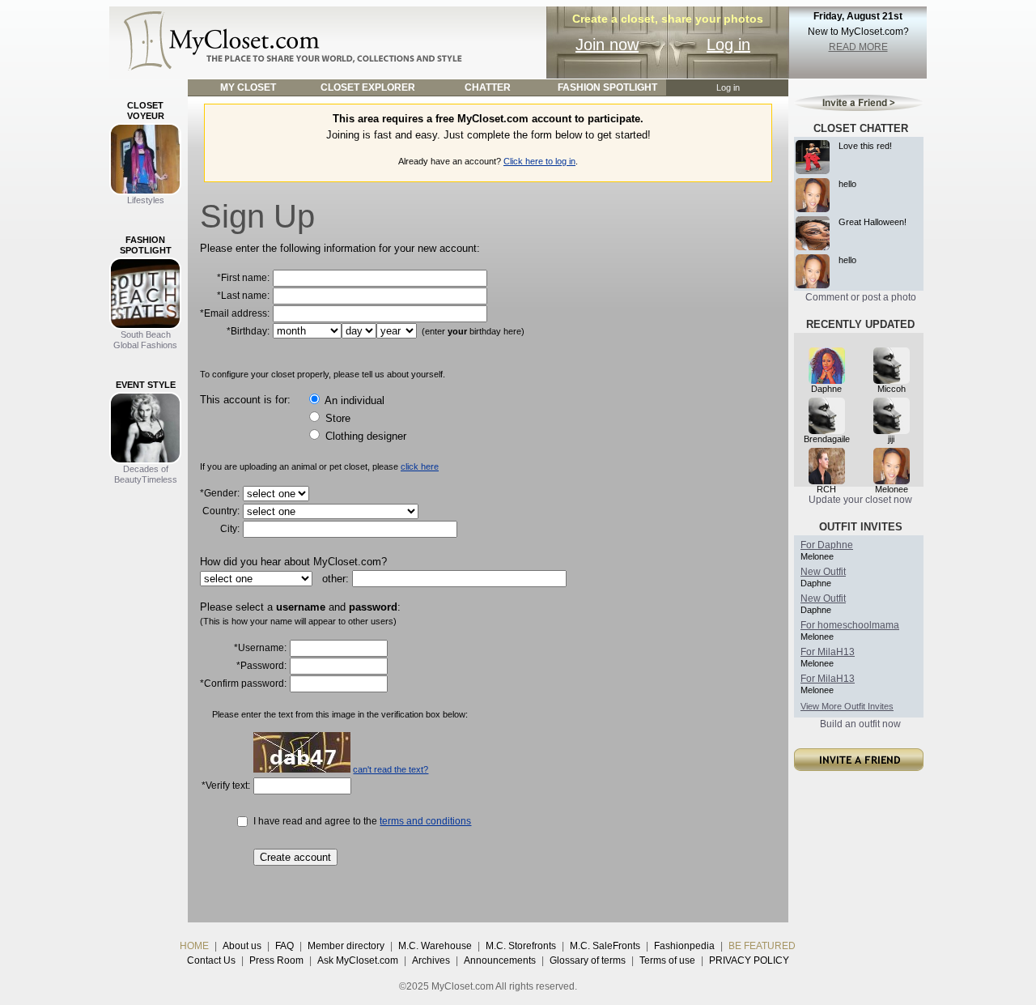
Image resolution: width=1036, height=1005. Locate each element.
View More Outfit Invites (847, 706)
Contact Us (211, 960)
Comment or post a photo (860, 297)
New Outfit (823, 571)
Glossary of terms (588, 960)
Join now (607, 44)
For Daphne (826, 545)
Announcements (500, 960)
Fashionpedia (684, 946)
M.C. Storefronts (521, 946)
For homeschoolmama (849, 625)
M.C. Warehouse (435, 946)
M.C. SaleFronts (605, 946)
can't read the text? (390, 769)
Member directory (346, 946)
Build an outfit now (860, 724)
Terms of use (667, 960)
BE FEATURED (762, 946)
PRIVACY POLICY (749, 960)
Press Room (276, 960)
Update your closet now (860, 499)
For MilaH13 (827, 652)
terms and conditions (425, 821)
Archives (431, 960)
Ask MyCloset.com (357, 960)
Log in (728, 44)
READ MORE (858, 47)
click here (420, 466)
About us (242, 946)
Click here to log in (539, 161)
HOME (194, 946)
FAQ (284, 946)
